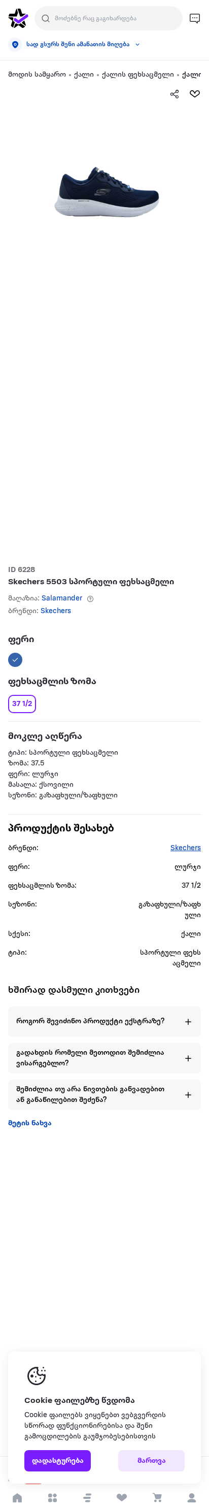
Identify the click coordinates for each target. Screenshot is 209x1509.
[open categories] (52, 1498)
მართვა (151, 1461)
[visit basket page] (157, 1498)
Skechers (56, 611)
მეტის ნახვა (30, 1123)
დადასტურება (58, 1461)
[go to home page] (18, 18)
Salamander (62, 598)
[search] (46, 18)
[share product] (174, 94)
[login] (191, 1498)
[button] (87, 1498)
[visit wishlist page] (122, 1498)
